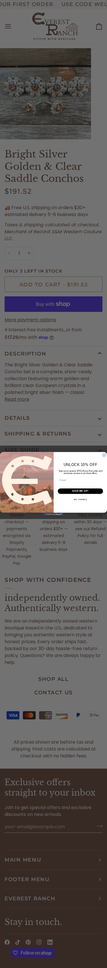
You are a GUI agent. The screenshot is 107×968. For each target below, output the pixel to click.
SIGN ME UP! (80, 491)
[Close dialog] (104, 455)
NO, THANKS (80, 500)
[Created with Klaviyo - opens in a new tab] (53, 514)
